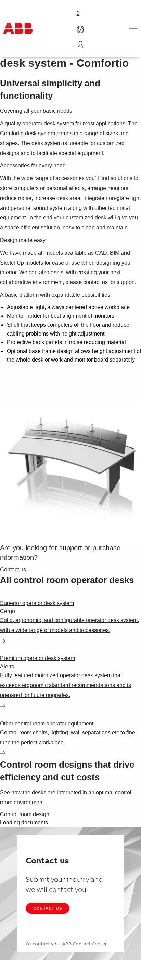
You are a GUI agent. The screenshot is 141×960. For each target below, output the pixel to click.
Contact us (47, 908)
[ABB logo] (18, 28)
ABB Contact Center (84, 943)
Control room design (24, 814)
